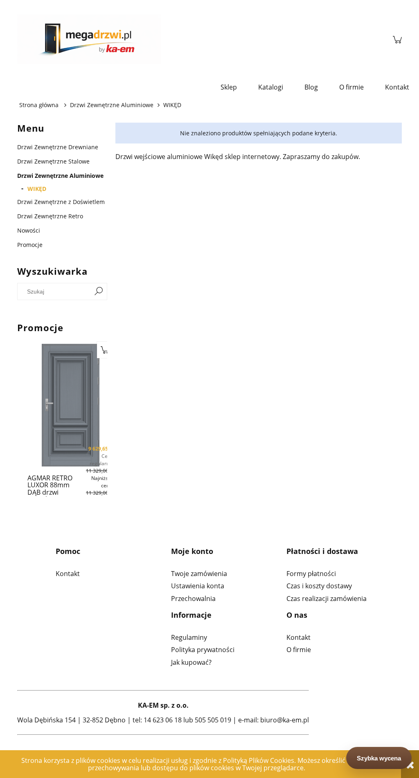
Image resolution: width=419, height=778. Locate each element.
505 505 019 (213, 719)
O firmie (298, 649)
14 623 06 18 (163, 719)
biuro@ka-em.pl (284, 719)
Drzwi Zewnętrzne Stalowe (53, 161)
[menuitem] (229, 87)
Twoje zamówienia (199, 573)
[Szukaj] (98, 291)
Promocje (30, 245)
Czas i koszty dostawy (319, 585)
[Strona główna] (201, 39)
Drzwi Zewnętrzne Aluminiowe (60, 175)
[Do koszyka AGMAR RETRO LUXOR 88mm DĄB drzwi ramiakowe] (83, 350)
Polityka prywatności (202, 649)
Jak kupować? (191, 662)
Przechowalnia (193, 598)
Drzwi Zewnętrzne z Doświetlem (61, 202)
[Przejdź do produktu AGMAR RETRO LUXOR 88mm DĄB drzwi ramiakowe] (48, 405)
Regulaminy (189, 637)
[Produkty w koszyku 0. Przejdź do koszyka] (397, 40)
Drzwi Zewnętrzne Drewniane (57, 147)
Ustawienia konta (197, 585)
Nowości (28, 230)
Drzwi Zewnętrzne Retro (50, 216)
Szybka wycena (379, 758)
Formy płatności (311, 573)
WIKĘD (36, 189)
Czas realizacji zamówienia (326, 598)
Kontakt (68, 573)
